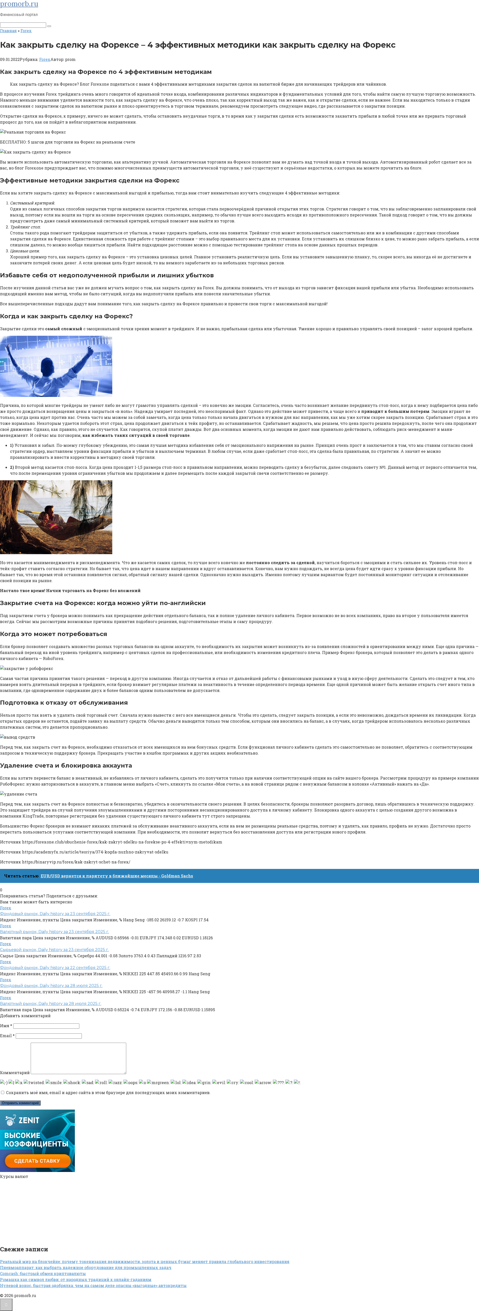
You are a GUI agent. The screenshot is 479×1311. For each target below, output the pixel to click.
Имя (6, 1025)
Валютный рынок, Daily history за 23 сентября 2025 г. (54, 931)
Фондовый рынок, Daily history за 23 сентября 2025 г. (55, 913)
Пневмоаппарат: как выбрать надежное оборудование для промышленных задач (85, 1267)
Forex (44, 59)
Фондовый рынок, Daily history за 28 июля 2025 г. (51, 985)
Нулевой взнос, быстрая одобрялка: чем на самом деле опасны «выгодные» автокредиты (93, 1285)
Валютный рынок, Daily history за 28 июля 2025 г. (50, 1003)
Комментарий (15, 1072)
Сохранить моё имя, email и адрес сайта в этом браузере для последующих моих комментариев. (108, 1092)
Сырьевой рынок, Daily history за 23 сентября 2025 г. (54, 949)
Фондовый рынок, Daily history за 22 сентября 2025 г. (55, 967)
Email (7, 1035)
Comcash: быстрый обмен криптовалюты (43, 1273)
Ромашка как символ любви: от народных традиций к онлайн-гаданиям (75, 1279)
